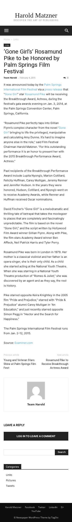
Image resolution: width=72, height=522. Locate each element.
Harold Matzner (13, 507)
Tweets (10, 486)
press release (53, 89)
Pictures (11, 480)
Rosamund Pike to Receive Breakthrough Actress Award (55, 363)
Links (16, 39)
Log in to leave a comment (36, 436)
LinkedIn (53, 507)
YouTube (36, 511)
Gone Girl (11, 94)
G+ (62, 507)
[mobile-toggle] (6, 31)
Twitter (41, 507)
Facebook (30, 507)
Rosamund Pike (35, 94)
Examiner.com (24, 343)
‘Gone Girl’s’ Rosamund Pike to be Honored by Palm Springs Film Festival (33, 61)
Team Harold (10, 77)
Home (7, 39)
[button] (67, 31)
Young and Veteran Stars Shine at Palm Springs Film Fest (20, 363)
